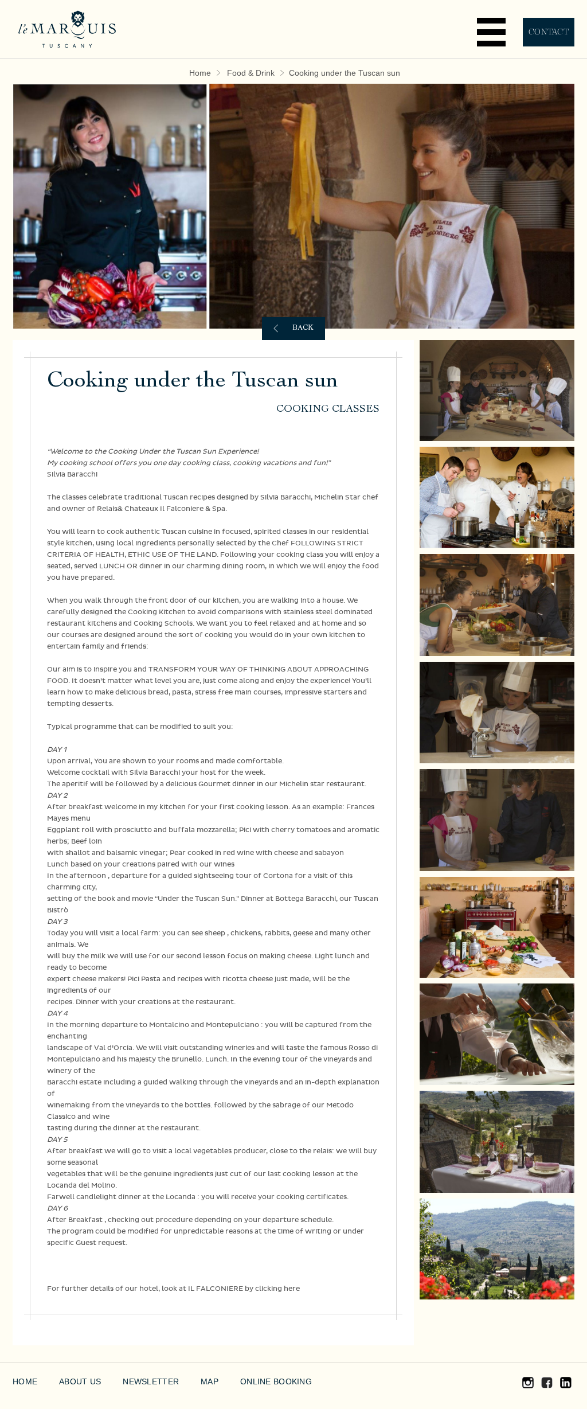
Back (303, 328)
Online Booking (276, 1381)
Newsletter (151, 1381)
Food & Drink (251, 72)
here (292, 1289)
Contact (549, 32)
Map (209, 1381)
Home (200, 72)
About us (80, 1381)
